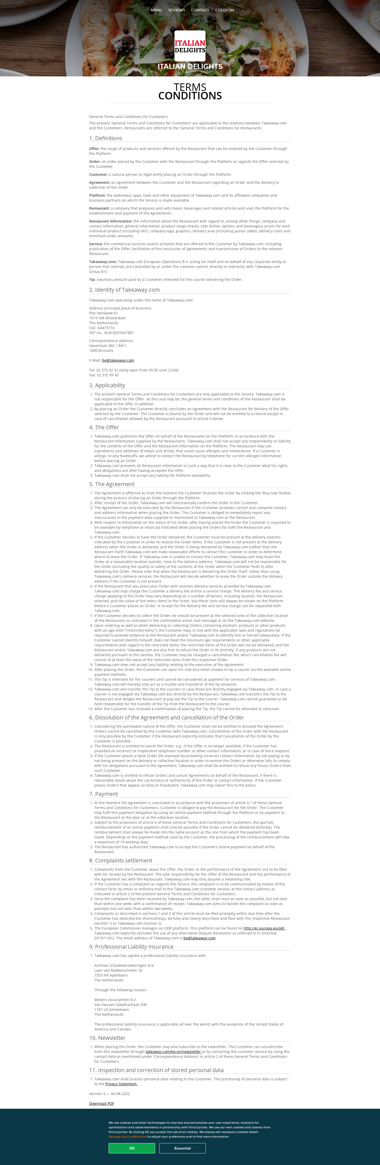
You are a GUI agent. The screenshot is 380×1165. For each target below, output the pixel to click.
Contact (200, 10)
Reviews (177, 10)
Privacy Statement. (121, 1083)
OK (132, 1148)
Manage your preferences (128, 1136)
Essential (182, 1148)
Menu (156, 10)
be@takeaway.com (118, 360)
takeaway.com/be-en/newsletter (174, 1051)
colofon (224, 10)
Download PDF (101, 1103)
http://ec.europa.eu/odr (265, 928)
